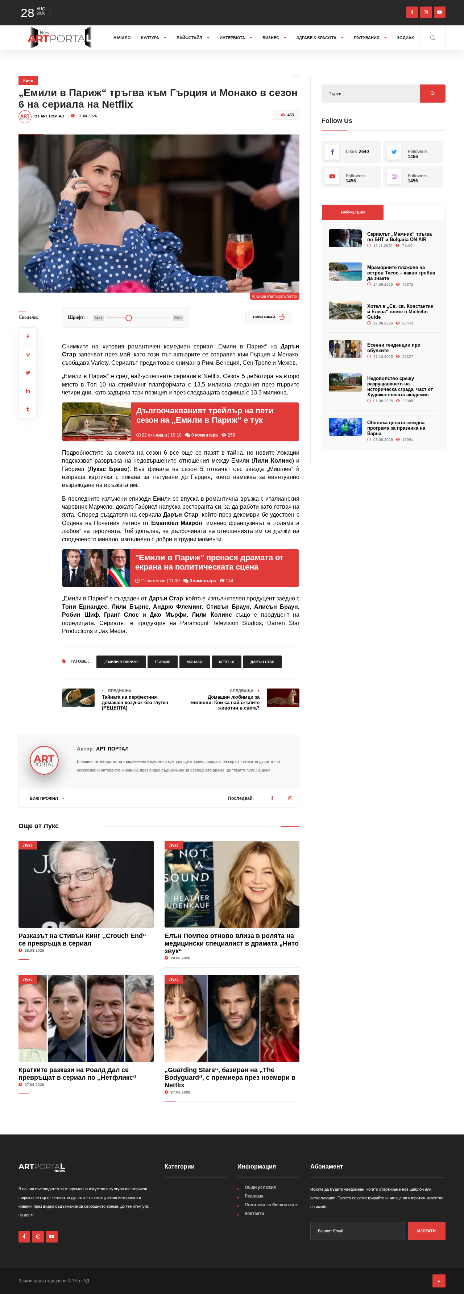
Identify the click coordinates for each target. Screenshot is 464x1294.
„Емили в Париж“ (121, 662)
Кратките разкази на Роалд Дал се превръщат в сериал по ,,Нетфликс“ (77, 1073)
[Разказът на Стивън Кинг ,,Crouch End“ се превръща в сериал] (86, 884)
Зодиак (405, 38)
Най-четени (353, 212)
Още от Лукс (38, 826)
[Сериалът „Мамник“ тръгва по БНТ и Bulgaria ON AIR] (345, 238)
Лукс (28, 845)
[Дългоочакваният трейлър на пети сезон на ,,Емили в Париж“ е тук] (96, 421)
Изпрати (426, 1231)
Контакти (254, 1213)
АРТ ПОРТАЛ (112, 749)
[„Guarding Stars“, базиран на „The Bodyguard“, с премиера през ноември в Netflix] (232, 1018)
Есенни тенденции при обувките (393, 347)
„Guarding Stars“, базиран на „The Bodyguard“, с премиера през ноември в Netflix (230, 1077)
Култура (150, 38)
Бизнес (271, 38)
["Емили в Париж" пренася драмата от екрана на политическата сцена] (95, 568)
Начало (122, 38)
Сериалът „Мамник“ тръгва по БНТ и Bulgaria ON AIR (399, 236)
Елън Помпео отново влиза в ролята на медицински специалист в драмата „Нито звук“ (232, 943)
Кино (28, 80)
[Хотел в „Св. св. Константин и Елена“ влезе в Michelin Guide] (345, 310)
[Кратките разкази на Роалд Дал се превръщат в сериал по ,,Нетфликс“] (86, 1018)
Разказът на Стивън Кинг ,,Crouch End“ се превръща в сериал (82, 939)
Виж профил (44, 798)
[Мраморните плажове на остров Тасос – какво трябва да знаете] (345, 271)
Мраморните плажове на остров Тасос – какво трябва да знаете (401, 273)
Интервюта (233, 38)
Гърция (162, 662)
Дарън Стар (262, 662)
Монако (195, 662)
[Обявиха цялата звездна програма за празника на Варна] (345, 427)
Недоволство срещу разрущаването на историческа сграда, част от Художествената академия (400, 386)
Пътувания (367, 38)
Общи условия (260, 1187)
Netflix (226, 662)
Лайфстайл (190, 38)
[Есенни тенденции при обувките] (345, 349)
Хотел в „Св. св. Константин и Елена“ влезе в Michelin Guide (400, 311)
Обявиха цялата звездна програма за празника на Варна (396, 428)
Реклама (254, 1196)
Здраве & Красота (317, 38)
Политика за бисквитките (272, 1204)
